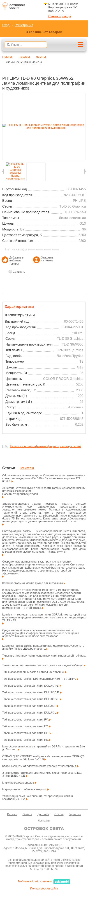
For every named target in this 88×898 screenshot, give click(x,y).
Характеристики (19, 307)
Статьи (59, 814)
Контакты (44, 820)
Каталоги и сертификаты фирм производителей (45, 446)
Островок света (13, 7)
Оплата (27, 814)
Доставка (43, 814)
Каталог (12, 814)
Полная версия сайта (44, 888)
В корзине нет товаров (44, 32)
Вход (5, 25)
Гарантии (75, 814)
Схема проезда (59, 16)
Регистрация (24, 25)
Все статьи (27, 468)
